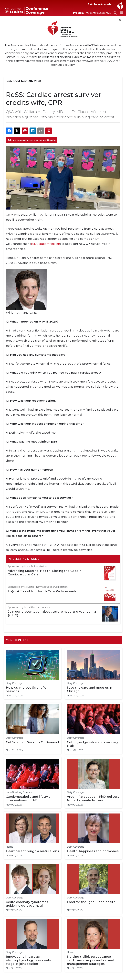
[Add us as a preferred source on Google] (48, 131)
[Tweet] (17, 131)
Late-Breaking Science (19, 792)
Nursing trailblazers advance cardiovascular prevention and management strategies (90, 960)
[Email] (40, 131)
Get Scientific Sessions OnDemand (32, 742)
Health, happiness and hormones (92, 851)
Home (9, 846)
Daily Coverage (14, 683)
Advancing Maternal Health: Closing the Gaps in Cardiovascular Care (45, 572)
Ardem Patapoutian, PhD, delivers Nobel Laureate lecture (93, 798)
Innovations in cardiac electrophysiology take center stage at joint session (29, 960)
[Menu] (121, 13)
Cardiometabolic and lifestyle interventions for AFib (28, 798)
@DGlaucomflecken (45, 243)
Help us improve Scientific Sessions (26, 689)
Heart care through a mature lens (32, 851)
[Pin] (25, 131)
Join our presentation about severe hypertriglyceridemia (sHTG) (52, 613)
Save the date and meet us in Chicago (89, 689)
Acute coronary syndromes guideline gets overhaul (27, 903)
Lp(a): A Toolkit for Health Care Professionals (42, 591)
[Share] (9, 131)
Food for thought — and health (91, 902)
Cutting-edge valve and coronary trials (92, 744)
